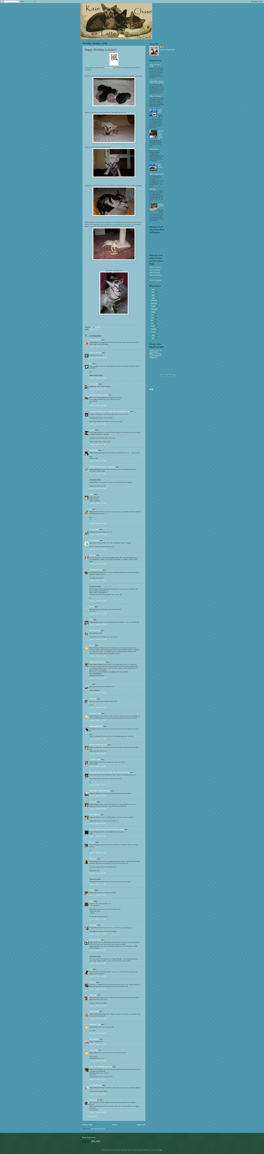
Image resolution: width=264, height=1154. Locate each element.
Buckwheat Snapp (95, 1024)
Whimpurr (92, 555)
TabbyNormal (93, 450)
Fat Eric (91, 890)
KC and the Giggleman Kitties (98, 395)
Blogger (160, 1150)
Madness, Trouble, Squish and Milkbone (102, 467)
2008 (153, 335)
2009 (153, 298)
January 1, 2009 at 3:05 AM (97, 405)
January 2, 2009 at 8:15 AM (97, 1044)
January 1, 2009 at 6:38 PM (97, 873)
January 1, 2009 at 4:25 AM (97, 424)
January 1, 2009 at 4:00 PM (97, 796)
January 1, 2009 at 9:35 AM (97, 523)
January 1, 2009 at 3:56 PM (97, 785)
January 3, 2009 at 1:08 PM (97, 1112)
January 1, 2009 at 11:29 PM (97, 1018)
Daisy (91, 619)
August (153, 312)
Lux (90, 684)
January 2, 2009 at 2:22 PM (97, 1061)
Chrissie (92, 645)
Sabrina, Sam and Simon (97, 662)
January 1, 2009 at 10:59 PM (98, 1005)
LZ (163, 47)
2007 (153, 338)
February (154, 329)
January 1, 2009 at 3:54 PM (97, 766)
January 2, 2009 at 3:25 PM (97, 1079)
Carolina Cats (93, 1050)
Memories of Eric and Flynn (98, 745)
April (152, 323)
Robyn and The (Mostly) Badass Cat (100, 1066)
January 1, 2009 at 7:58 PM (97, 934)
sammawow (93, 995)
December (154, 300)
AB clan (91, 607)
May (152, 320)
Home (114, 1125)
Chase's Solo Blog (155, 267)
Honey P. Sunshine (95, 352)
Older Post (141, 1125)
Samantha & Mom (95, 940)
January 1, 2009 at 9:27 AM (97, 503)
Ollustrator (146, 1150)
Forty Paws (92, 699)
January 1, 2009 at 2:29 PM (97, 739)
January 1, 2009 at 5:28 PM (97, 823)
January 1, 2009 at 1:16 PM (97, 656)
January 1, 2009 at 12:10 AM (98, 346)
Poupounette (109, 67)
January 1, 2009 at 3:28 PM (97, 753)
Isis (90, 509)
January (153, 332)
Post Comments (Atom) (98, 1129)
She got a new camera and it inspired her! (161, 135)
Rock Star (153, 189)
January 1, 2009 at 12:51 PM (98, 624)
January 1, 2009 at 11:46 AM (97, 613)
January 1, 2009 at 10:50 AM (98, 564)
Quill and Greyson (95, 340)
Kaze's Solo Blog (155, 270)
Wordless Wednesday (161, 205)
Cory (90, 969)
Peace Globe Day (160, 111)
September (154, 309)
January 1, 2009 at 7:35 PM (97, 884)
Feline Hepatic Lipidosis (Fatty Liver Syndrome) (157, 82)
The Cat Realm (94, 1011)
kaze (96, 329)
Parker (91, 494)
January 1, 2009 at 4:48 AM (97, 461)
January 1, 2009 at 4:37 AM (97, 444)
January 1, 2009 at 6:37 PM (97, 853)
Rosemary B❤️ (94, 1100)
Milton (91, 901)
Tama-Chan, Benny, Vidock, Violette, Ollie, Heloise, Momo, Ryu (109, 411)
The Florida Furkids (95, 1085)
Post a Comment (92, 1116)
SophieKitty (93, 925)
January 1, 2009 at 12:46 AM (98, 378)
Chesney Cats (93, 384)
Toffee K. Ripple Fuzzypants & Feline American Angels (106, 829)
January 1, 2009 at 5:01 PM (97, 809)
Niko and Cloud (94, 1039)
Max (90, 363)
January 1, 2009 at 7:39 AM (97, 474)
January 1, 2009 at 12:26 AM (98, 358)
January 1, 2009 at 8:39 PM (97, 976)
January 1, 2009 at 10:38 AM (98, 549)
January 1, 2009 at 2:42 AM (97, 389)
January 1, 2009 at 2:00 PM (97, 707)
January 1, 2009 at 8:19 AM (97, 488)
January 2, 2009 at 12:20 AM (98, 1033)
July (152, 314)
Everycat (92, 430)
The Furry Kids (94, 529)
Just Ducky (92, 802)
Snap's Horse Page (155, 275)
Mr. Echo (92, 842)
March (153, 326)
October (153, 306)
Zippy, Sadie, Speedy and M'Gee (99, 791)
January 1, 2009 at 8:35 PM (97, 963)
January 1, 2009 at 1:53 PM (97, 693)
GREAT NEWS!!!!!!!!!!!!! (157, 174)
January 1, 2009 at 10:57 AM (98, 580)
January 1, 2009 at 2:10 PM (97, 720)
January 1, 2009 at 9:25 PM (97, 989)
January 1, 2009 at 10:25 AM (98, 534)
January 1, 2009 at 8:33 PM (97, 950)
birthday (91, 329)
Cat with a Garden (95, 759)
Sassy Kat (92, 982)
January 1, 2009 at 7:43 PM (97, 919)
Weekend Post (154, 149)
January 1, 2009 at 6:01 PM (97, 836)
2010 (153, 295)
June (152, 317)
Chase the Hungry (155, 96)
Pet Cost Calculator (155, 280)
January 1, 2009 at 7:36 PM (97, 895)
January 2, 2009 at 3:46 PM (97, 1094)
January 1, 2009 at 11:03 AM (97, 601)
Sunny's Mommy (94, 814)
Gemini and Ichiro (95, 713)
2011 (153, 292)
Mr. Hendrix (93, 859)
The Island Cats (94, 540)
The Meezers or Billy (95, 570)
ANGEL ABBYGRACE (96, 726)
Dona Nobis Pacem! (160, 165)
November (154, 303)
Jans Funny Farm (94, 630)
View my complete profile (167, 49)
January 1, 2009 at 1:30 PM (97, 678)
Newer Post (87, 1125)
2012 (153, 289)
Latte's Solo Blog (155, 272)
